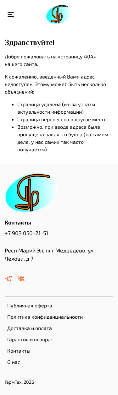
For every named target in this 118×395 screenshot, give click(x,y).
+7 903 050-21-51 (26, 233)
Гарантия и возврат (30, 339)
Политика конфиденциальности (45, 317)
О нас (13, 362)
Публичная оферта (29, 305)
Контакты (19, 351)
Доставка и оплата (29, 328)
